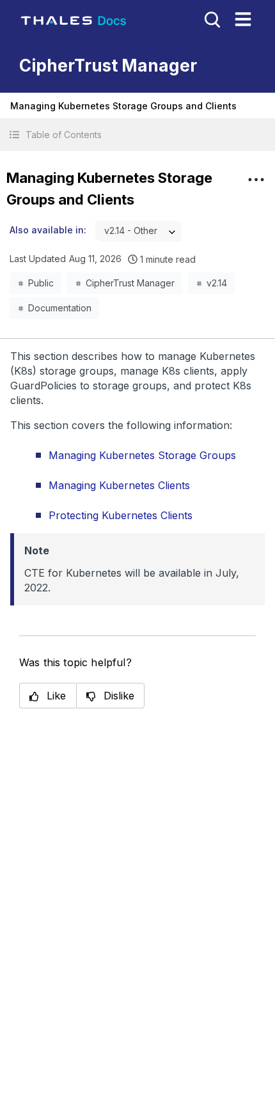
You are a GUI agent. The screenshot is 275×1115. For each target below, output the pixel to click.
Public (41, 282)
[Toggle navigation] (243, 19)
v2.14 (217, 282)
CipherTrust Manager (130, 282)
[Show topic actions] (256, 179)
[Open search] (211, 18)
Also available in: (48, 229)
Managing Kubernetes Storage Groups (142, 455)
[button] (137, 134)
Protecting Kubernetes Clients (120, 515)
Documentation (59, 307)
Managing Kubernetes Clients (119, 485)
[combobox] (138, 231)
